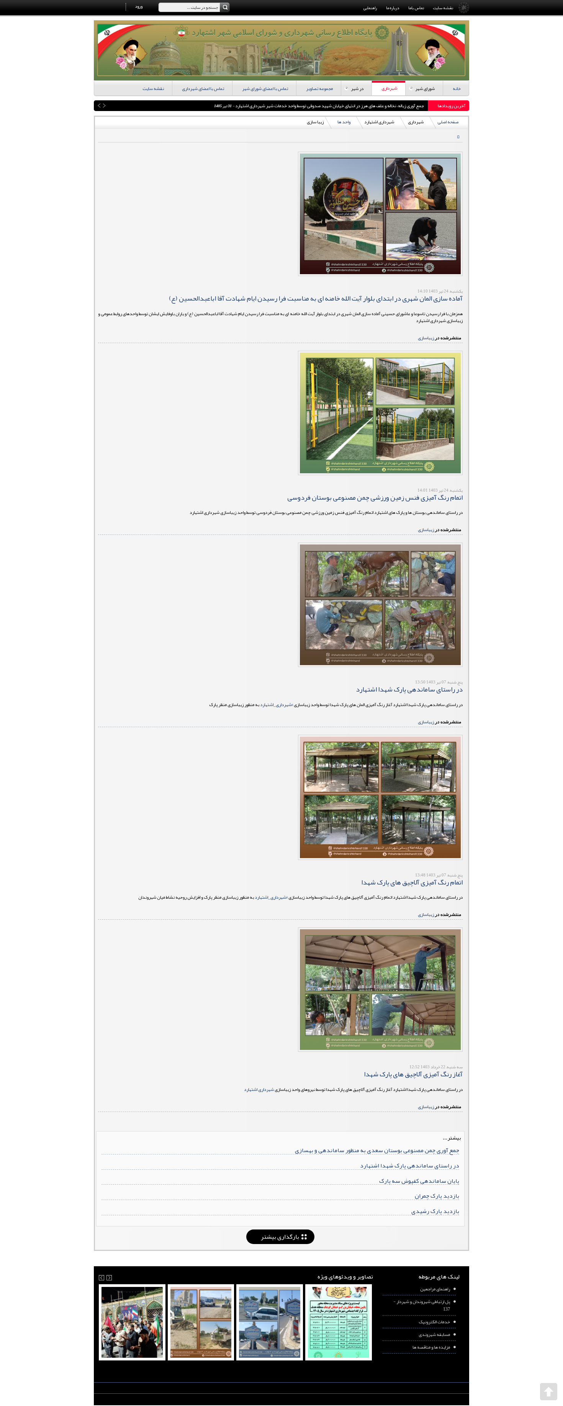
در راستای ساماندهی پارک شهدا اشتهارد (409, 689)
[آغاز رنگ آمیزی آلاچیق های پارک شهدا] (380, 989)
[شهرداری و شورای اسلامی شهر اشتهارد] (281, 50)
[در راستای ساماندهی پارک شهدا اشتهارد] (380, 605)
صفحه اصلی (447, 121)
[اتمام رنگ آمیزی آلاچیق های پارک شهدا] (380, 797)
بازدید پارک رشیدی (435, 1211)
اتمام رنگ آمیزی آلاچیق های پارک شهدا (412, 882)
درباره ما (392, 7)
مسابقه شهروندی (434, 1334)
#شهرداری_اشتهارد (276, 704)
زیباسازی (426, 337)
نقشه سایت (443, 7)
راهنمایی (370, 7)
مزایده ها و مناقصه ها (431, 1347)
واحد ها (343, 121)
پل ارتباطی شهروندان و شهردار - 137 (421, 1305)
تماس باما (416, 7)
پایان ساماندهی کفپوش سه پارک (419, 1181)
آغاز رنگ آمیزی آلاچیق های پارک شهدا (413, 1074)
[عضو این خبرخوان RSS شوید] (456, 137)
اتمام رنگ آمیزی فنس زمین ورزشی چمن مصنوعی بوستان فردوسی (375, 497)
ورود (138, 6)
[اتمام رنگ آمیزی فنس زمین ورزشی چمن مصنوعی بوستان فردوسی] (380, 413)
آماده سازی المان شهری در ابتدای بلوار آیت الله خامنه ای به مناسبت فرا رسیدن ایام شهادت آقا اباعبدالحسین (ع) (316, 298)
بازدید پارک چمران (437, 1196)
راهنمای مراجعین (435, 1288)
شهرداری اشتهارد (259, 1089)
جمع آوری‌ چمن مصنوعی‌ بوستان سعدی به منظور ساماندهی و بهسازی (377, 1150)
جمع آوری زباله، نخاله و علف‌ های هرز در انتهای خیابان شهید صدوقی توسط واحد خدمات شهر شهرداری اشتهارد (162, 105)
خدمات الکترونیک (434, 1321)
